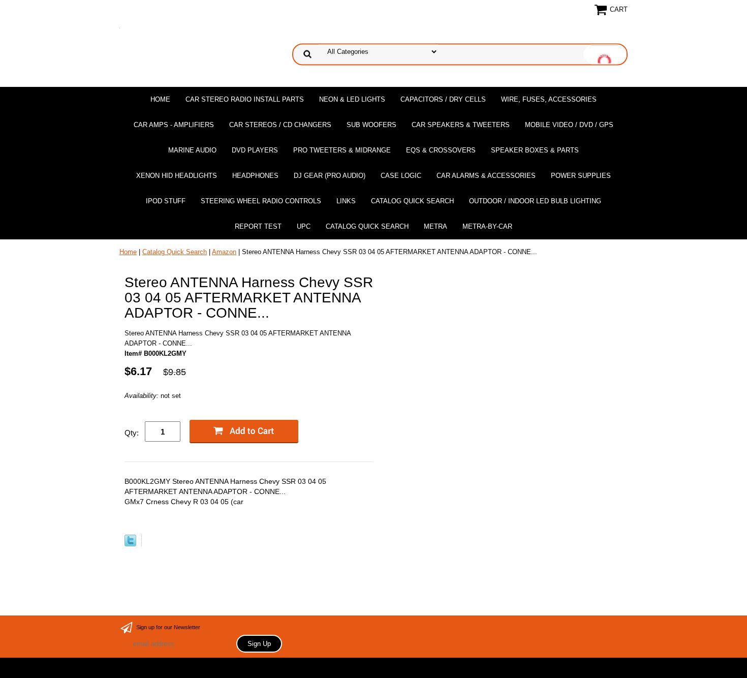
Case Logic (401, 175)
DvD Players (255, 150)
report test (258, 226)
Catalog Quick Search (412, 201)
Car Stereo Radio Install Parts (244, 99)
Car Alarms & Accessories (486, 175)
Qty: (131, 432)
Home (160, 99)
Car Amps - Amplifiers (174, 125)
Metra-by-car (487, 226)
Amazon (224, 252)
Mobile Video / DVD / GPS (569, 125)
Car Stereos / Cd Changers (280, 125)
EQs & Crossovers (441, 150)
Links (346, 201)
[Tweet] (130, 544)
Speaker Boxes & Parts (535, 150)
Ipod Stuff (165, 201)
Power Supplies (581, 175)
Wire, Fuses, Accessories (549, 99)
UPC (303, 226)
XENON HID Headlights (176, 175)
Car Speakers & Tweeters (461, 125)
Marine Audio (192, 150)
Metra (435, 226)
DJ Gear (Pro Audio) (329, 175)
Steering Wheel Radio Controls (261, 201)
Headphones (255, 175)
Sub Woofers (371, 125)
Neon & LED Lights (352, 99)
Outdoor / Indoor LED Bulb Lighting (535, 201)
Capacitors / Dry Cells (443, 99)
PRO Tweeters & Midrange (342, 150)
